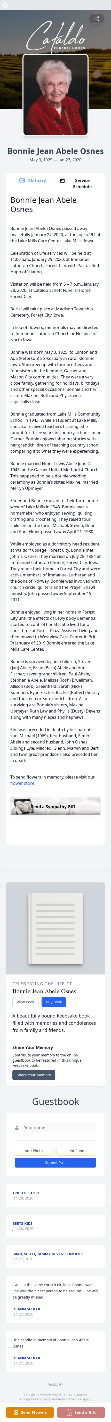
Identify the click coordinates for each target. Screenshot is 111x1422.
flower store (22, 783)
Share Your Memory (34, 1074)
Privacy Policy (41, 1399)
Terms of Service (70, 1399)
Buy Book (54, 1001)
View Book (25, 1001)
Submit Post (55, 1162)
